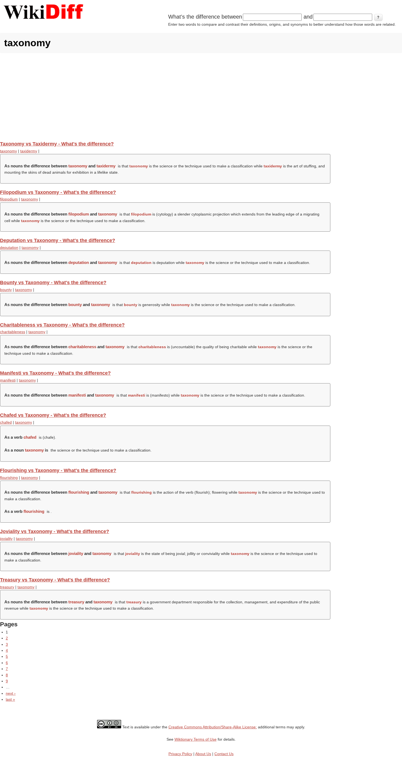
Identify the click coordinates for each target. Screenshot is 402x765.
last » (10, 699)
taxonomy (8, 151)
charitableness (12, 332)
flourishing (9, 477)
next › (11, 693)
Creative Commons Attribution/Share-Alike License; (212, 727)
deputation (9, 247)
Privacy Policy (180, 754)
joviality (6, 538)
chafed (6, 422)
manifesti (8, 380)
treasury (7, 587)
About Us (203, 754)
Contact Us (224, 754)
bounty (6, 289)
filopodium (9, 199)
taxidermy (28, 151)
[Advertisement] (201, 97)
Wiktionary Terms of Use (195, 739)
